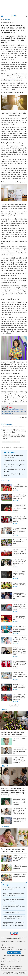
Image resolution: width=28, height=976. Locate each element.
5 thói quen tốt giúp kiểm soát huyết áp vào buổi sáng (19, 876)
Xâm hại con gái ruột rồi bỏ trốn (11, 912)
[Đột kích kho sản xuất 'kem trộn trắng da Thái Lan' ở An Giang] (14, 720)
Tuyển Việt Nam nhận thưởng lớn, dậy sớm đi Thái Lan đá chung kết (19, 686)
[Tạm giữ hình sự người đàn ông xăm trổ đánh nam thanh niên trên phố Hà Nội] (6, 750)
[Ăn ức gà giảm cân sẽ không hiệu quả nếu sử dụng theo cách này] (14, 837)
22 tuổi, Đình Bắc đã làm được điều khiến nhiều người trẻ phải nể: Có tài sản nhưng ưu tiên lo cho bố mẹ (19, 651)
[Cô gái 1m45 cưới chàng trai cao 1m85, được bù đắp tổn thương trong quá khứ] (6, 562)
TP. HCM (3, 964)
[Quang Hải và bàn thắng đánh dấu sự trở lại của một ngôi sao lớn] (6, 497)
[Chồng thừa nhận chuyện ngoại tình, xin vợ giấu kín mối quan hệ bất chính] (6, 820)
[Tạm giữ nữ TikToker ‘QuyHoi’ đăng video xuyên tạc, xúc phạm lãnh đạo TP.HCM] (6, 760)
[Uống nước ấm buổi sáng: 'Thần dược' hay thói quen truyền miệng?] (6, 867)
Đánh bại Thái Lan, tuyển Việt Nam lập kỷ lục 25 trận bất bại (20, 486)
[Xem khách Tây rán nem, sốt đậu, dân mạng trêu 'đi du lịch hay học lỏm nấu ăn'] (6, 530)
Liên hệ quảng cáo (14, 952)
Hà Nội (3, 958)
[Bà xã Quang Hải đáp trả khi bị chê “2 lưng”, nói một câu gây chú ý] (6, 640)
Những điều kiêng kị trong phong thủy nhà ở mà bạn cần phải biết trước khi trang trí (14, 411)
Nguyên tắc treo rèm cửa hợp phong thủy (13, 426)
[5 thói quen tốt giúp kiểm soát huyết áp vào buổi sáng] (6, 877)
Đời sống (7, 19)
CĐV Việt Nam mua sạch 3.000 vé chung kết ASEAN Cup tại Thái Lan (19, 551)
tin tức (11, 455)
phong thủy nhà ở (18, 447)
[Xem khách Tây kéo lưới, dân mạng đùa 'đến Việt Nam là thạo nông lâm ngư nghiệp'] (6, 607)
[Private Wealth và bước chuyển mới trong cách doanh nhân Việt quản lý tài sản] (6, 574)
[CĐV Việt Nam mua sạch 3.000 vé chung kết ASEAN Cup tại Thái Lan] (6, 552)
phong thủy (12, 80)
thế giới (12, 469)
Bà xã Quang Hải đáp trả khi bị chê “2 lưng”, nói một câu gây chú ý (20, 639)
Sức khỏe (5, 827)
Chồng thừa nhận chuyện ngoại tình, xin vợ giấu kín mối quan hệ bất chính (19, 820)
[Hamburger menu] (2, 16)
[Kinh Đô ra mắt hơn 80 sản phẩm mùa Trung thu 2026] (6, 618)
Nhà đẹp (10, 407)
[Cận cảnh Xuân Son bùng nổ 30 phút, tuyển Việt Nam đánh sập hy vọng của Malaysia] (6, 697)
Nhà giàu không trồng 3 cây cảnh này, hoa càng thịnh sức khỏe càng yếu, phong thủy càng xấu (14, 436)
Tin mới (6, 885)
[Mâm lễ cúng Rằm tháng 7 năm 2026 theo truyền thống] (6, 542)
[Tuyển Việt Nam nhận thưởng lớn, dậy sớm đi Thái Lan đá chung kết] (6, 687)
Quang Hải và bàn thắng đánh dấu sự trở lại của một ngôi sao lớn (19, 496)
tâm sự (23, 474)
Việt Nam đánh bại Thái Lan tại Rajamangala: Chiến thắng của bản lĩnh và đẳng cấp (14, 906)
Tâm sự (5, 766)
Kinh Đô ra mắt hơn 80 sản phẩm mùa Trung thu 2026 (19, 618)
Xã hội (4, 710)
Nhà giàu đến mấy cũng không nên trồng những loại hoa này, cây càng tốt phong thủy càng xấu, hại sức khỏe (14, 431)
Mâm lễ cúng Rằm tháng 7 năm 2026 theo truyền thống (20, 541)
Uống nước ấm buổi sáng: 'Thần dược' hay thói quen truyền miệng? (20, 866)
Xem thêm (14, 705)
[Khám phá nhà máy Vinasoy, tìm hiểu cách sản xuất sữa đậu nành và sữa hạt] (6, 675)
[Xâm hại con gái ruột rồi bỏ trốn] (6, 741)
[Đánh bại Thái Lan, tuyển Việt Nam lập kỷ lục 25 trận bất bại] (6, 487)
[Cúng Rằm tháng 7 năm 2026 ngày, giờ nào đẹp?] (6, 585)
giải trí (20, 465)
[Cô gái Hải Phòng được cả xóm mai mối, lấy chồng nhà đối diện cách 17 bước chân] (6, 519)
